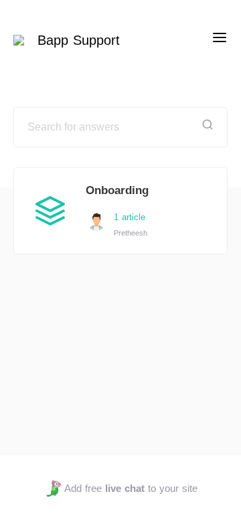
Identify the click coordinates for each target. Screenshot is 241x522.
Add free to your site (130, 488)
